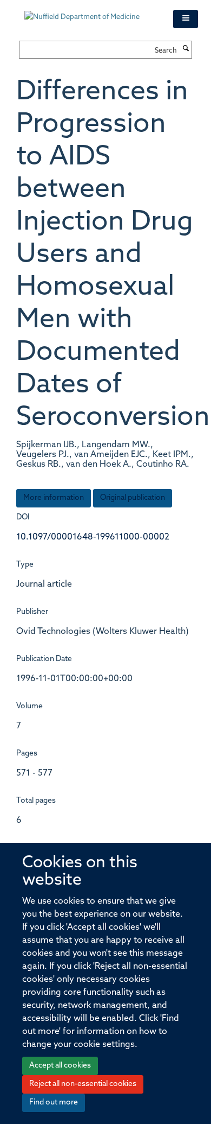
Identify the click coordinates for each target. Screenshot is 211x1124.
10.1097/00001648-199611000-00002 (92, 537)
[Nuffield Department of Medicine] (90, 12)
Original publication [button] (132, 498)
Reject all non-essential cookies (82, 1084)
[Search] (186, 49)
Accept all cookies (60, 1066)
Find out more (53, 1102)
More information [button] (53, 498)
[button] (185, 19)
